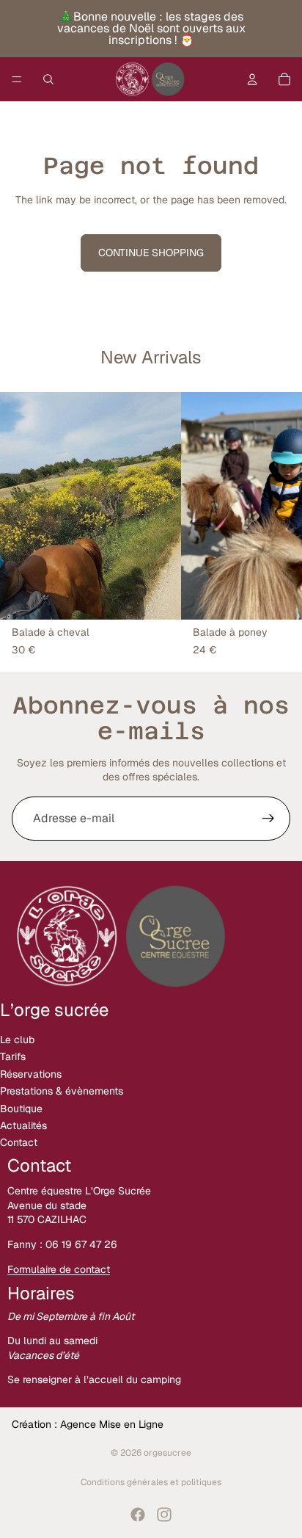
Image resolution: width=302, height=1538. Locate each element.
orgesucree (167, 1453)
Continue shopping (151, 252)
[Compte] (252, 79)
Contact (18, 1142)
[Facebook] (138, 1514)
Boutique (21, 1107)
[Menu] (17, 79)
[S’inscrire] (268, 818)
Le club (17, 1039)
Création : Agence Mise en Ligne (87, 1424)
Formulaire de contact (58, 1268)
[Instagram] (164, 1514)
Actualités (23, 1125)
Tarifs (13, 1056)
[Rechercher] (48, 79)
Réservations (31, 1074)
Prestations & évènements (61, 1091)
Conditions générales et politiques (151, 1482)
